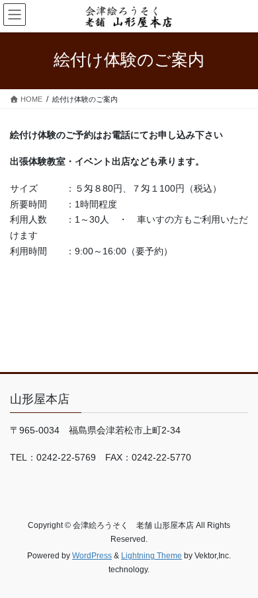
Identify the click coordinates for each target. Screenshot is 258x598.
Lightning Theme (151, 555)
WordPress (92, 555)
